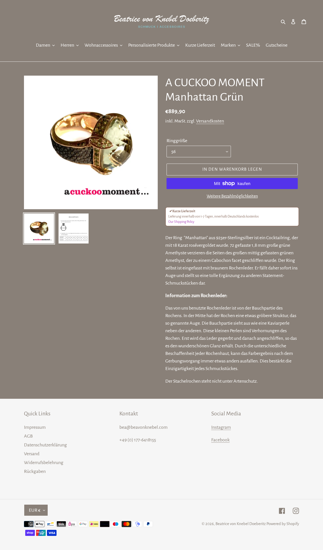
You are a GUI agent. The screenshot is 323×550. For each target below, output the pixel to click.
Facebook (220, 439)
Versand (31, 453)
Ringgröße (177, 140)
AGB (28, 436)
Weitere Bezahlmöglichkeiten (232, 196)
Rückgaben (35, 471)
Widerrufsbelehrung (43, 462)
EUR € (35, 510)
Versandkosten (210, 121)
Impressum (35, 427)
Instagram (221, 427)
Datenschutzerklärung (45, 444)
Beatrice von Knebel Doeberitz (241, 524)
